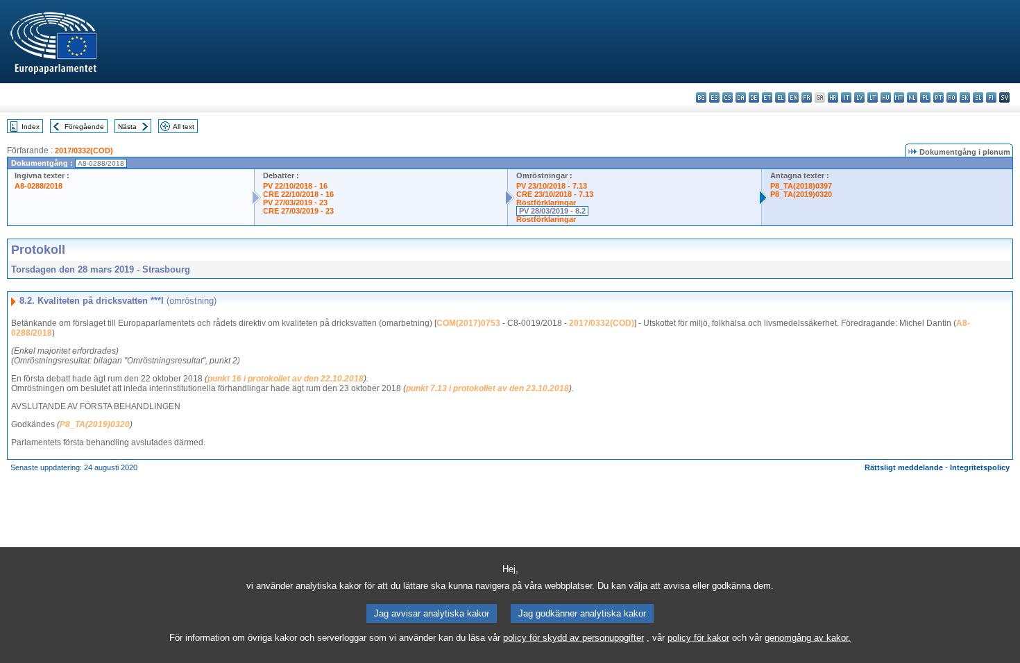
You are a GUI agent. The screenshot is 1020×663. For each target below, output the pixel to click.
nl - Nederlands (912, 97)
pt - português (938, 97)
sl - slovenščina (978, 97)
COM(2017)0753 (468, 323)
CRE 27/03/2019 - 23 (298, 211)
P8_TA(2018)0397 (801, 186)
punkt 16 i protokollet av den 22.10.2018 (285, 379)
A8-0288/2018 (38, 186)
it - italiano (846, 97)
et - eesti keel (767, 97)
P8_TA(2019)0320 (801, 194)
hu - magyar (886, 97)
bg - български (701, 97)
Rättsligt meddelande (904, 467)
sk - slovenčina (965, 97)
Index (31, 126)
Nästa (127, 126)
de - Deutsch (754, 97)
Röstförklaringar (546, 202)
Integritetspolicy (980, 467)
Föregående (84, 126)
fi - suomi (991, 97)
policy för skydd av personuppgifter (573, 637)
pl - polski (925, 97)
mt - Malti (899, 97)
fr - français (806, 97)
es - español (714, 97)
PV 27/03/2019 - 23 (295, 202)
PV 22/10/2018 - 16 (295, 186)
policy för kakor (698, 637)
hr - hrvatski (833, 97)
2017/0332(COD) (84, 150)
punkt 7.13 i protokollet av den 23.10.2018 (487, 388)
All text (183, 126)
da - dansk (741, 97)
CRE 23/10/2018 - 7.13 (554, 194)
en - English (793, 97)
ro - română (951, 97)
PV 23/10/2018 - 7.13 (551, 186)
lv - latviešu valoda (859, 97)
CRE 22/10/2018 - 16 (298, 194)
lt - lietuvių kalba (872, 97)
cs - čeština (727, 97)
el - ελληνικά (780, 97)
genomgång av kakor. (808, 637)
